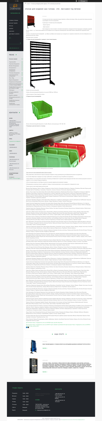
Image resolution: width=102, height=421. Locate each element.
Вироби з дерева (13, 95)
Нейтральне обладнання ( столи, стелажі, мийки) (15, 84)
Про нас (11, 25)
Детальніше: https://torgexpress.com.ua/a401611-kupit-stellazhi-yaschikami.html (46, 324)
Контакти (11, 31)
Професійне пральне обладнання (14, 101)
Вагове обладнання (14, 65)
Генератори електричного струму (14, 104)
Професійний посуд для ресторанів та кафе (15, 87)
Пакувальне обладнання (15, 81)
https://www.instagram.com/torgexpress (15, 178)
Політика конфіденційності (79, 419)
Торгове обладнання (14, 63)
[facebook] (26, 327)
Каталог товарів (13, 23)
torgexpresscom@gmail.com (15, 141)
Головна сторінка (13, 20)
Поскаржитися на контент (67, 419)
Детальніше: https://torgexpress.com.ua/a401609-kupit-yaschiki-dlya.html (44, 322)
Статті (28, 3)
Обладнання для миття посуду (14, 97)
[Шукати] (20, 43)
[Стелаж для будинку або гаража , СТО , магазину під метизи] (33, 21)
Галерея (11, 28)
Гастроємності (12, 67)
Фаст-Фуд (11, 78)
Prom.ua (58, 418)
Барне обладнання (13, 79)
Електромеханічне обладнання (13, 75)
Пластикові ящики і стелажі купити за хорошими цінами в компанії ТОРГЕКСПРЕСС (66, 344)
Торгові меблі (12, 61)
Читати (44, 348)
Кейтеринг (11, 90)
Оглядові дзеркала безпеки (13, 92)
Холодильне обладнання (12, 70)
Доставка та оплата (14, 34)
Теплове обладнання (14, 72)
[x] (28, 327)
